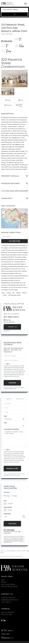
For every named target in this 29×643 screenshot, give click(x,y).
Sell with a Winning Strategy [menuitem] (9, 586)
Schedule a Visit (20, 398)
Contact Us (12, 327)
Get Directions (14, 241)
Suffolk (18, 293)
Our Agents (7, 330)
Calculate (12, 523)
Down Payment (8, 507)
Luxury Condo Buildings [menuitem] (8, 584)
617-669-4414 (11, 317)
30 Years (7, 496)
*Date (5, 416)
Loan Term (6, 492)
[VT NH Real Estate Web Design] (14, 638)
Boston (24, 293)
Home (3, 293)
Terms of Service (14, 475)
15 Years (14, 496)
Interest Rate (7, 513)
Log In (3, 602)
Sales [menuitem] (2, 580)
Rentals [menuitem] (3, 582)
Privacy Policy (15, 376)
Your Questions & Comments (11, 429)
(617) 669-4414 (10, 597)
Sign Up (8, 602)
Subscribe (12, 383)
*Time (5, 422)
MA (14, 293)
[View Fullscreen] (3, 216)
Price (5, 500)
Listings (8, 293)
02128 (5, 295)
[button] (14, 14)
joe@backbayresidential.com (9, 600)
